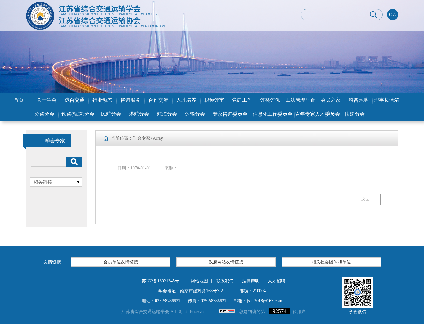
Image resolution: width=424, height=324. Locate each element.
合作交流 (158, 100)
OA (392, 14)
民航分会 (111, 114)
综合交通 (74, 100)
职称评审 (214, 100)
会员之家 (331, 100)
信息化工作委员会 (272, 114)
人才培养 (186, 100)
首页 (19, 100)
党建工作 (242, 100)
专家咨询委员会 (230, 114)
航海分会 (167, 114)
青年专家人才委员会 (317, 114)
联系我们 (225, 281)
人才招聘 (276, 281)
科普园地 (358, 100)
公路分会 (44, 114)
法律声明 (250, 281)
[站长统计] (227, 311)
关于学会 (46, 100)
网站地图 (199, 281)
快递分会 (355, 114)
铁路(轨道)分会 (77, 114)
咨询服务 (130, 100)
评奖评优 (270, 100)
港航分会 (139, 114)
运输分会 (195, 114)
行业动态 (102, 100)
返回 (365, 199)
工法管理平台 (300, 100)
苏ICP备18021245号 (160, 281)
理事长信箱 (386, 100)
